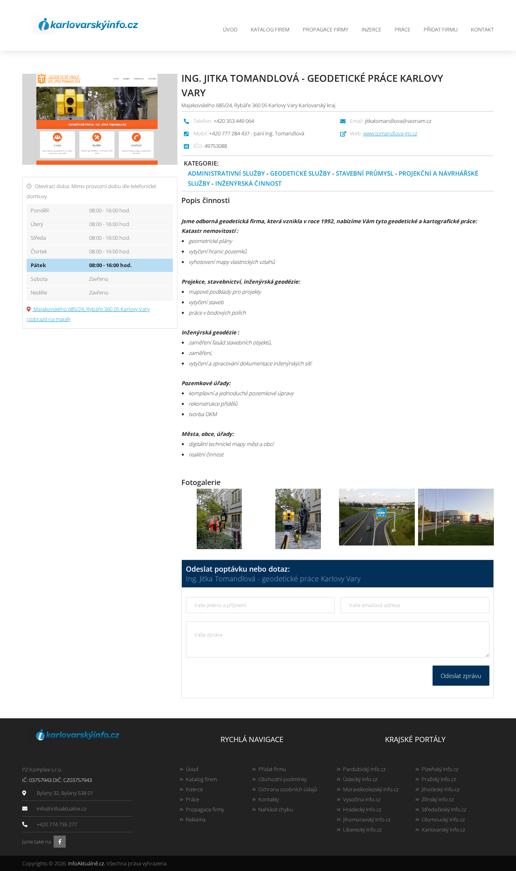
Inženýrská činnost (248, 183)
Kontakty (268, 799)
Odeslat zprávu (461, 676)
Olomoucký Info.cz (443, 819)
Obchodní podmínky (282, 779)
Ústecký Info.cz (360, 779)
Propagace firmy (325, 29)
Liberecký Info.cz (362, 829)
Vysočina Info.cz (362, 799)
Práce (402, 29)
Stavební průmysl (364, 173)
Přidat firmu (441, 29)
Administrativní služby (226, 173)
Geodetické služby (300, 173)
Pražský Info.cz (439, 779)
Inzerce (371, 29)
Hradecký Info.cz (362, 809)
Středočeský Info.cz (444, 809)
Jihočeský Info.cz (441, 789)
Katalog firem (270, 29)
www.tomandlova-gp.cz (390, 133)
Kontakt (482, 29)
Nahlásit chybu (275, 809)
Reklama (196, 819)
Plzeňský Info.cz (440, 769)
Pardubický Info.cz (364, 769)
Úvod (230, 29)
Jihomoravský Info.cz (367, 819)
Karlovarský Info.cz (443, 829)
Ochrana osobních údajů (287, 789)
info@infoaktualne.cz (61, 808)
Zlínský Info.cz (438, 799)
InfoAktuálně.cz (86, 863)
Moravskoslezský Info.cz (371, 789)
